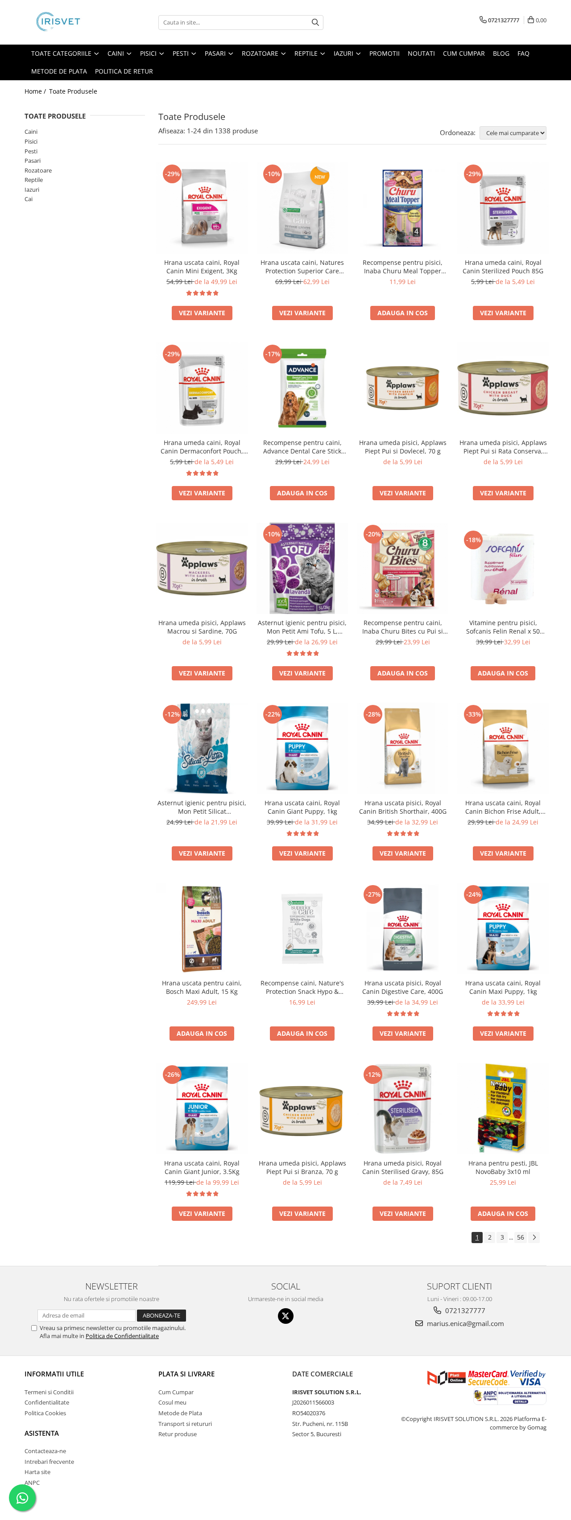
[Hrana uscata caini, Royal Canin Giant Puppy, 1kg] (302, 748)
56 (520, 1237)
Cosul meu (172, 1402)
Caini (31, 132)
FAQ (523, 53)
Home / (36, 91)
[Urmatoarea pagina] (534, 1237)
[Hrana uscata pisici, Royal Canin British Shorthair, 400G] (402, 748)
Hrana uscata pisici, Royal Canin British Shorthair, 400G (403, 807)
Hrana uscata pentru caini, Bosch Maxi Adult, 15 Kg (202, 987)
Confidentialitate (47, 1402)
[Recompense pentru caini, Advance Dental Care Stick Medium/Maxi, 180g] (302, 388)
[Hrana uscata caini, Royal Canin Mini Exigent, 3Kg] (202, 208)
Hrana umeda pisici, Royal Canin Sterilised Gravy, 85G (402, 1167)
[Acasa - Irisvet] (69, 22)
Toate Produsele (73, 91)
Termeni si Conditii (49, 1392)
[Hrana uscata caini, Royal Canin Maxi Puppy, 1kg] (503, 928)
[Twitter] (286, 1316)
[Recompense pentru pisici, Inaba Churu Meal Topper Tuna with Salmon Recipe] (402, 208)
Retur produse (177, 1434)
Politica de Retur (124, 71)
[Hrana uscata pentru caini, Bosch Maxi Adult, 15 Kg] (202, 928)
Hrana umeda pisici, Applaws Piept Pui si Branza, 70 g (302, 1167)
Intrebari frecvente (49, 1462)
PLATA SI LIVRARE (186, 1373)
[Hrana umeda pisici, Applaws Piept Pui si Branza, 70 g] (302, 1108)
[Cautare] (315, 22)
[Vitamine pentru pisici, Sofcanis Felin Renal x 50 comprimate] (503, 568)
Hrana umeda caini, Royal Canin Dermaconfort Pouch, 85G (202, 446)
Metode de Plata (59, 71)
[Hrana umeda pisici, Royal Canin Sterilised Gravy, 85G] (402, 1108)
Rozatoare (38, 170)
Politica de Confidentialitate (122, 1336)
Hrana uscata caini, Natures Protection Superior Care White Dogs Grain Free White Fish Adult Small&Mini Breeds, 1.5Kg (302, 266)
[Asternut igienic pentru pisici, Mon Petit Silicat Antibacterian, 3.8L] (202, 748)
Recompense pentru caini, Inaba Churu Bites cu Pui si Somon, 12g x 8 (402, 626)
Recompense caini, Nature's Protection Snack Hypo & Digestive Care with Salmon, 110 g (302, 987)
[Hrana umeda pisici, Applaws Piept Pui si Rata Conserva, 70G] (503, 388)
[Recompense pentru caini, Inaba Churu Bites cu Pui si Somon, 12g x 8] (402, 568)
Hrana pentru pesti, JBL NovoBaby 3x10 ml (503, 1167)
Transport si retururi (185, 1424)
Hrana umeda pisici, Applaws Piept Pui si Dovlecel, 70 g (403, 446)
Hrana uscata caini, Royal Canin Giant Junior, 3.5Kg (202, 1167)
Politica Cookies (45, 1413)
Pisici (31, 141)
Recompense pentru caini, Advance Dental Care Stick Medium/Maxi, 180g (302, 446)
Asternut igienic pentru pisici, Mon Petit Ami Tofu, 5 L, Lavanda (302, 626)
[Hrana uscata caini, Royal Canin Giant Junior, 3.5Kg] (202, 1108)
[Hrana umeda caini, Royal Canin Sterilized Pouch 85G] (503, 208)
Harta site (37, 1472)
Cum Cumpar (176, 1392)
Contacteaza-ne (45, 1451)
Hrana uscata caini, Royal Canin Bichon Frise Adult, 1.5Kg (503, 807)
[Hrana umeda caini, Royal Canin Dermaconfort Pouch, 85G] (202, 388)
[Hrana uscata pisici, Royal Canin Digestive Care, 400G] (402, 928)
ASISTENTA (42, 1433)
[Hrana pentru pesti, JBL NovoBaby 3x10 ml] (503, 1108)
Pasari (33, 161)
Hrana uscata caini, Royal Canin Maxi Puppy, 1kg (503, 987)
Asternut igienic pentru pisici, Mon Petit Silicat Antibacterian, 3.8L (201, 807)
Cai (29, 199)
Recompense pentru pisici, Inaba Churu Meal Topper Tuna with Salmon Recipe (403, 266)
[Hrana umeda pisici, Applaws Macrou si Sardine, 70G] (202, 568)
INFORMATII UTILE (54, 1373)
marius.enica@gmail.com (464, 1323)
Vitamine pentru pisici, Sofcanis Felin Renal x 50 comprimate (503, 626)
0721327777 (464, 1310)
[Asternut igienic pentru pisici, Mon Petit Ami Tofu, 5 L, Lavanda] (302, 568)
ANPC (32, 1483)
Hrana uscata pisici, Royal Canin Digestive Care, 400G (402, 987)
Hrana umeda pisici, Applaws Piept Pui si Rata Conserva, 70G (503, 446)
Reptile (34, 180)
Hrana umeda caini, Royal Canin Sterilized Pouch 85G (503, 266)
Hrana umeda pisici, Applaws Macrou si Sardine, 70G (202, 626)
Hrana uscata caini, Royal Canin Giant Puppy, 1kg (302, 807)
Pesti (31, 151)
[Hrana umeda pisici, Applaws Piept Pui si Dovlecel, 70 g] (402, 388)
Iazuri (32, 189)
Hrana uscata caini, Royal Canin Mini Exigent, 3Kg (202, 266)
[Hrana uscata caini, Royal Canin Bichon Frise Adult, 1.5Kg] (503, 748)
